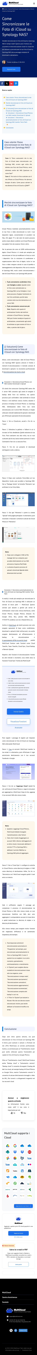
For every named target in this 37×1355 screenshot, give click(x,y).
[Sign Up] (18, 772)
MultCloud (12, 625)
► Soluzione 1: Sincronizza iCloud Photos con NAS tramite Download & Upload (19, 114)
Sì (14, 1113)
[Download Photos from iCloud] (18, 464)
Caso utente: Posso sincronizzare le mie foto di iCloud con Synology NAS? (18, 98)
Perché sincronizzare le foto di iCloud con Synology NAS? (19, 104)
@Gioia (15, 62)
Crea (10, 749)
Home (5, 9)
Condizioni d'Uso (27, 1350)
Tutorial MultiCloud (13, 9)
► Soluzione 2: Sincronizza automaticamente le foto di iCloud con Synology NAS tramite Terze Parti (18, 120)
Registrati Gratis (11, 69)
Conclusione (9, 128)
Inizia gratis (18, 1264)
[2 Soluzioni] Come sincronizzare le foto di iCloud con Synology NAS (19, 109)
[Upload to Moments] (18, 535)
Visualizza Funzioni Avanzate (18, 722)
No (25, 1113)
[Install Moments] (18, 499)
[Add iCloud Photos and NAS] (18, 808)
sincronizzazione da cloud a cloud (14, 372)
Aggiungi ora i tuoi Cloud (22, 1206)
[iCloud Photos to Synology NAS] (18, 217)
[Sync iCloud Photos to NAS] (18, 891)
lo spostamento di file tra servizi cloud (14, 640)
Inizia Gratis (19, 711)
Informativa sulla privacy (12, 1350)
